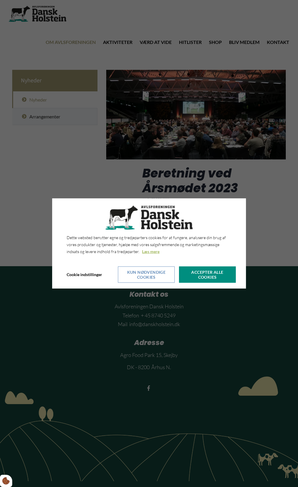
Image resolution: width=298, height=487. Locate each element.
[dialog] (149, 243)
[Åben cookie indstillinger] (6, 481)
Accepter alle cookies (207, 275)
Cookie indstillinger (84, 274)
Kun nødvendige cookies (146, 275)
